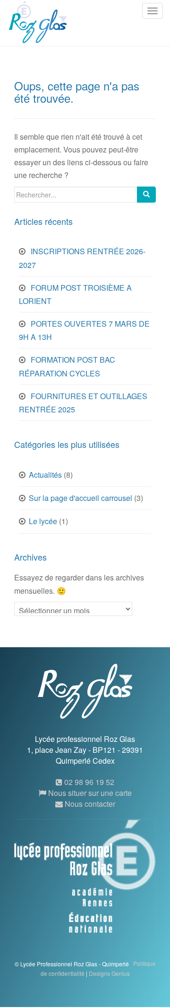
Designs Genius (109, 973)
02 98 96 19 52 (88, 781)
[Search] (146, 195)
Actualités (45, 474)
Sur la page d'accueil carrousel (80, 497)
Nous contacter (89, 803)
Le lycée (43, 521)
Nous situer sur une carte (89, 792)
